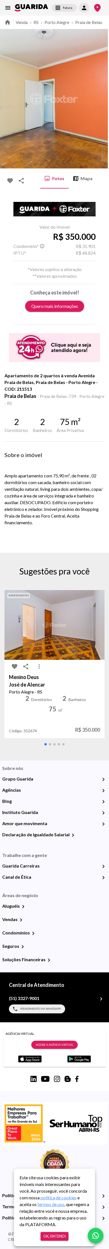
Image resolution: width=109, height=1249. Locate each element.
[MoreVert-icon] (39, 666)
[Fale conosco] (95, 1235)
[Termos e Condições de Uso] (103, 1207)
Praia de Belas (88, 22)
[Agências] (103, 790)
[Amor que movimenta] (103, 824)
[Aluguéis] (23, 906)
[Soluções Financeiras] (49, 960)
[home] (31, 8)
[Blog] (103, 801)
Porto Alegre (56, 22)
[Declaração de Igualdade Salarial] (73, 835)
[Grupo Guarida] (103, 779)
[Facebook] (77, 1079)
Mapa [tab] (86, 178)
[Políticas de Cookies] (103, 1218)
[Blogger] (67, 1079)
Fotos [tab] (58, 178)
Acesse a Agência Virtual (54, 1044)
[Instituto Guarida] (103, 813)
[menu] (8, 8)
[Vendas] (21, 920)
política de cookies (59, 1197)
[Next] (100, 98)
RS (36, 22)
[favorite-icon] (10, 180)
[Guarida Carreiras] (103, 866)
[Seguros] (22, 946)
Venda (22, 22)
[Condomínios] (33, 933)
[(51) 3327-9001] (101, 999)
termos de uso (50, 1204)
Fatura (67, 7)
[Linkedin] (33, 1079)
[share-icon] (21, 180)
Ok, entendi (54, 1236)
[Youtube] (45, 1079)
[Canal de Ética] (103, 877)
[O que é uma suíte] (42, 246)
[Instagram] (57, 1079)
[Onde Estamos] (97, 8)
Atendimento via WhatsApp (40, 1008)
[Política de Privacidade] (103, 1196)
